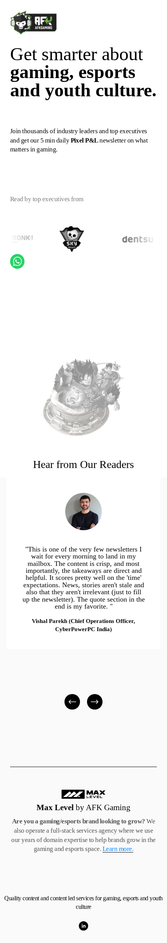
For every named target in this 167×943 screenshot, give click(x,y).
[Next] (94, 701)
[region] (83, 594)
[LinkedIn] (83, 926)
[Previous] (72, 701)
